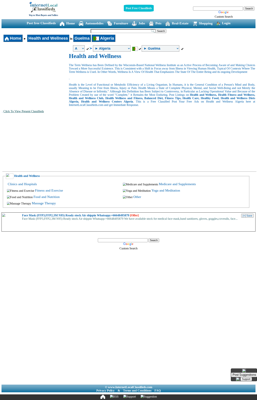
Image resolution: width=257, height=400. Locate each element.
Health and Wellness (48, 38)
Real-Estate (180, 23)
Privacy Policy (105, 390)
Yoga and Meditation (165, 190)
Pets (158, 23)
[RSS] (114, 396)
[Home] (102, 396)
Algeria (106, 38)
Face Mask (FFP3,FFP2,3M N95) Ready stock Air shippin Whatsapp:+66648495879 (80, 215)
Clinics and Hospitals (22, 184)
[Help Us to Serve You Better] (244, 371)
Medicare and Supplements (177, 184)
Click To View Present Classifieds (23, 111)
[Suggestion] (149, 396)
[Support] (129, 396)
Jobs (141, 23)
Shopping (206, 23)
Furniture (121, 23)
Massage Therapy (44, 203)
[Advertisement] (35, 80)
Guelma (82, 38)
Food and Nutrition (46, 197)
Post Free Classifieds (139, 8)
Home (70, 23)
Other (137, 197)
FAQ (157, 390)
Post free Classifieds (41, 23)
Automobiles (94, 23)
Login (226, 23)
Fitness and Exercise (49, 190)
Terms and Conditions (137, 390)
